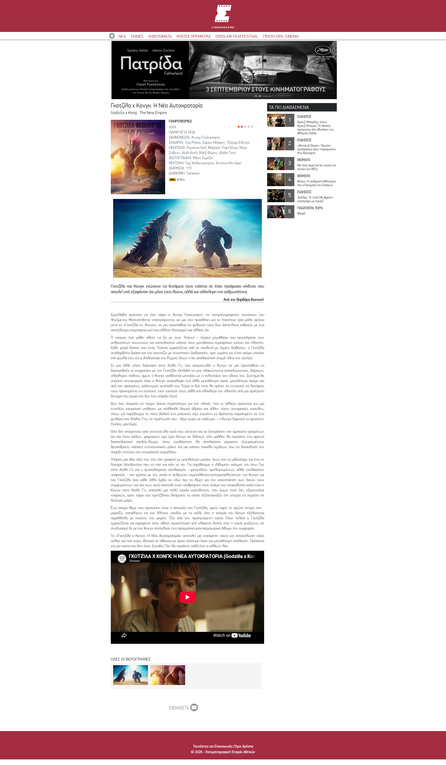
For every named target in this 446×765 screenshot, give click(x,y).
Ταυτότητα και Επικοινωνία (212, 746)
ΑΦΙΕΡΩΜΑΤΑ (160, 36)
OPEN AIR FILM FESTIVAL (237, 36)
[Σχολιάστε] (183, 710)
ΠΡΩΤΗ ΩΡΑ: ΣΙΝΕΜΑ (281, 36)
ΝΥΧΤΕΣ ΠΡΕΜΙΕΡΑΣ (194, 36)
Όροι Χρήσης (244, 746)
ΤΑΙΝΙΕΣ (137, 36)
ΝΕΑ (122, 36)
